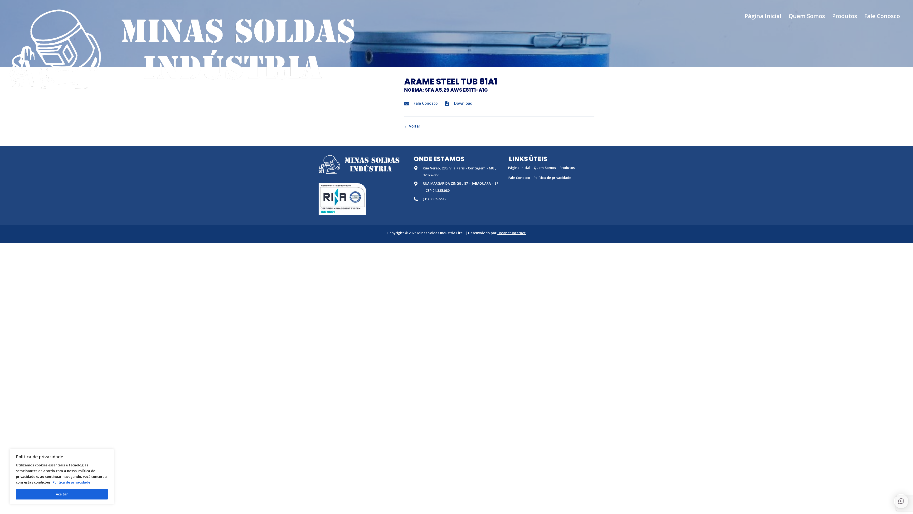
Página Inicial (519, 167)
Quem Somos (545, 167)
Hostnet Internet (511, 233)
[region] (62, 476)
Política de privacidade (71, 482)
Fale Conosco (519, 177)
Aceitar (62, 494)
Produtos (567, 167)
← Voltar (412, 126)
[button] (901, 501)
